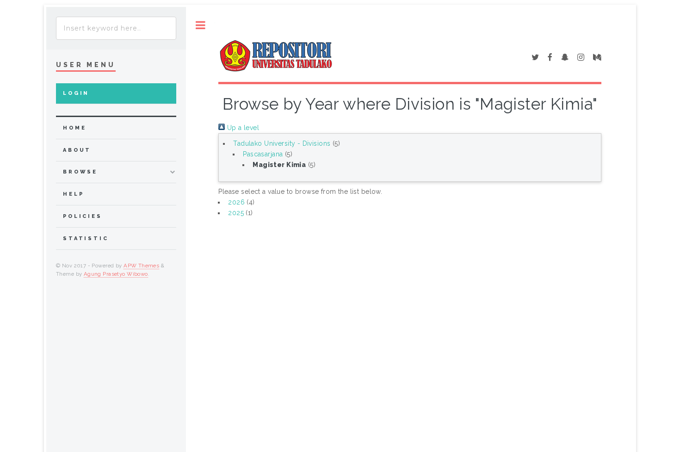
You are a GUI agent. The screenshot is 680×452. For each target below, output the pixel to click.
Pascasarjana (263, 154)
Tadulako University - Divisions (281, 143)
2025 (236, 213)
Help (73, 194)
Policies (82, 216)
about (77, 150)
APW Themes (141, 265)
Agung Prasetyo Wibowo (116, 274)
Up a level (242, 127)
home (74, 128)
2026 (236, 202)
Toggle (200, 25)
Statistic (86, 238)
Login (76, 93)
